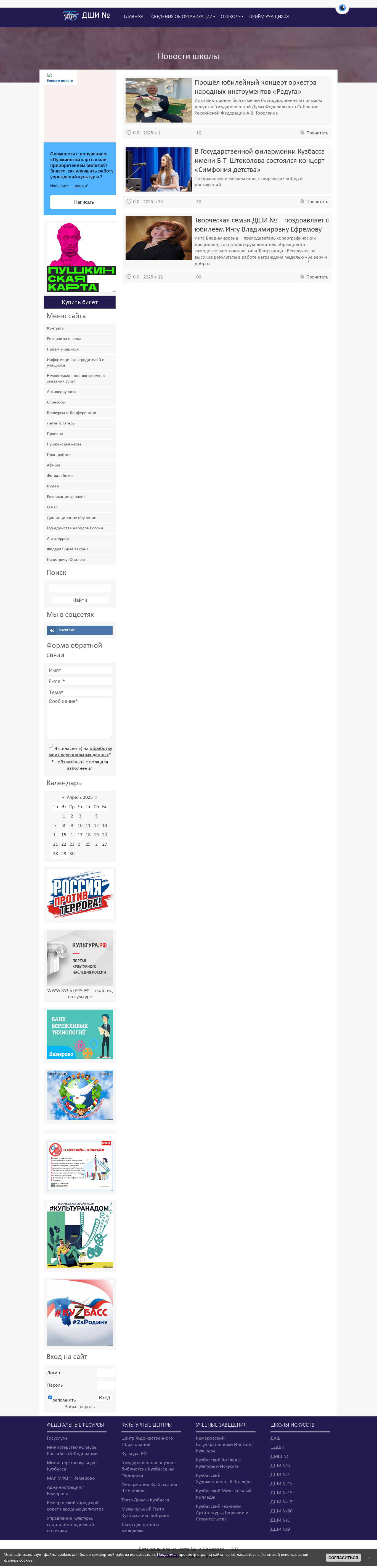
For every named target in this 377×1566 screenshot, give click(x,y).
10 (80, 825)
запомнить (64, 1400)
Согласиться (343, 1558)
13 (104, 825)
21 (55, 844)
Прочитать (317, 133)
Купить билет (80, 302)
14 (55, 835)
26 (96, 844)
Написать (84, 202)
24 (80, 844)
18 (88, 835)
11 (88, 825)
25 (88, 844)
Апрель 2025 (80, 797)
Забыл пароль (80, 1407)
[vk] (80, 630)
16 (72, 835)
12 (96, 825)
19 (96, 835)
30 (72, 853)
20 (104, 835)
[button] (342, 11)
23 (72, 844)
